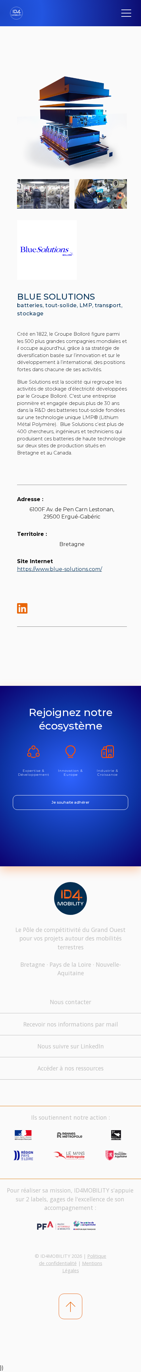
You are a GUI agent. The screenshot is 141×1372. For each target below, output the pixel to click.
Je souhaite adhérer (70, 802)
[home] (19, 13)
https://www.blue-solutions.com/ (59, 569)
